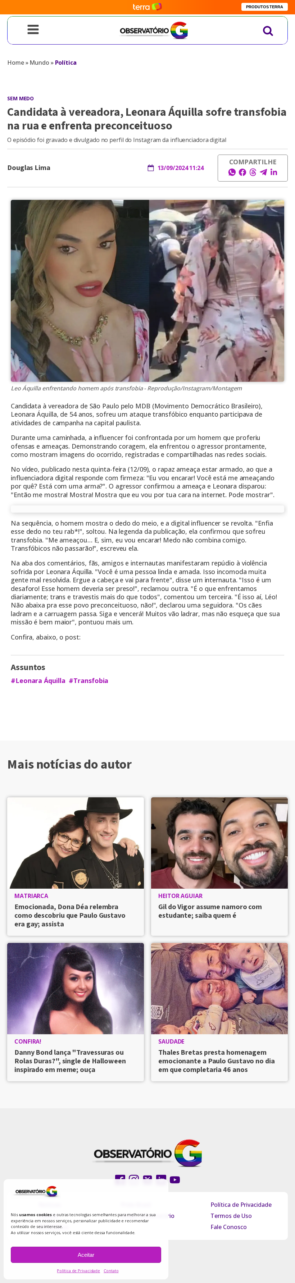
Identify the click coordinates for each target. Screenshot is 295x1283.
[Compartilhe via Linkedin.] (273, 174)
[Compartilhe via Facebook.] (242, 174)
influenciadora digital (42, 477)
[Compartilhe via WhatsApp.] (232, 174)
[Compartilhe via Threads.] (253, 174)
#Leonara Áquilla (38, 681)
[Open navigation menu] (33, 30)
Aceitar (86, 1255)
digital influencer (196, 523)
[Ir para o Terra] (147, 7)
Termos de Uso (231, 1216)
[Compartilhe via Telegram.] (263, 174)
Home (15, 63)
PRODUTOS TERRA (264, 7)
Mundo (39, 63)
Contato (111, 1270)
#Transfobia (88, 681)
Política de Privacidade (78, 1270)
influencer (108, 437)
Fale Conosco (228, 1227)
